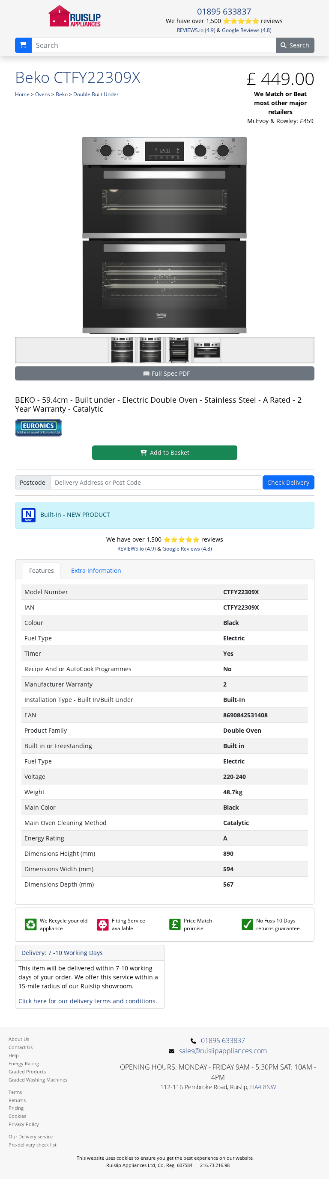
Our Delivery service (31, 1136)
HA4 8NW (263, 1087)
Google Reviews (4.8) (247, 30)
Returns (17, 1100)
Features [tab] (41, 570)
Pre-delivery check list (33, 1144)
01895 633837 (224, 11)
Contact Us (21, 1047)
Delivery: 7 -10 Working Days (62, 953)
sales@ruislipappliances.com (223, 1050)
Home (22, 94)
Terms (15, 1092)
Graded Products (27, 1071)
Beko (62, 94)
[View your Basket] (23, 45)
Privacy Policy (24, 1124)
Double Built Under (96, 94)
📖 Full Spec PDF (166, 373)
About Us (19, 1039)
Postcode (32, 482)
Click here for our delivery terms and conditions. (87, 1001)
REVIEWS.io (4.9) (196, 30)
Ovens (42, 94)
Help (14, 1055)
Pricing (16, 1108)
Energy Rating (24, 1063)
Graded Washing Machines (38, 1079)
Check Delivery (288, 482)
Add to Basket (169, 452)
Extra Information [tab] (96, 570)
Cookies (17, 1116)
